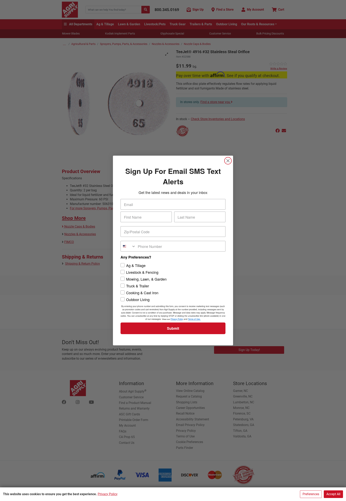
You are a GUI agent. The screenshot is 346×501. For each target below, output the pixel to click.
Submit (173, 328)
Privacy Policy (108, 494)
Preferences (311, 494)
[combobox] (128, 246)
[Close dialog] (227, 160)
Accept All (333, 494)
